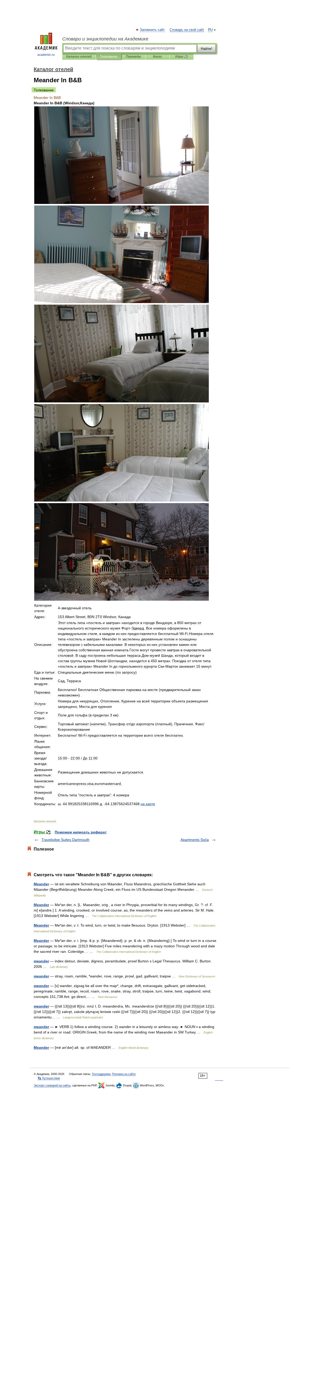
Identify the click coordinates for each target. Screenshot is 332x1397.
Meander (41, 884)
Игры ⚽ (181, 56)
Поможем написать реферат (81, 832)
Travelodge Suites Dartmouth (65, 840)
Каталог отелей (79, 56)
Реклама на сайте (124, 1074)
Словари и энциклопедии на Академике (105, 39)
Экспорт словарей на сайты (52, 1085)
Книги (157, 56)
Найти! (206, 48)
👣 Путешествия (49, 1078)
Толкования (108, 56)
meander (41, 961)
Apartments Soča (195, 840)
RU (210, 30)
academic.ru (46, 55)
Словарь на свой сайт (187, 30)
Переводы (133, 56)
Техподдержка (101, 1074)
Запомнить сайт (152, 30)
